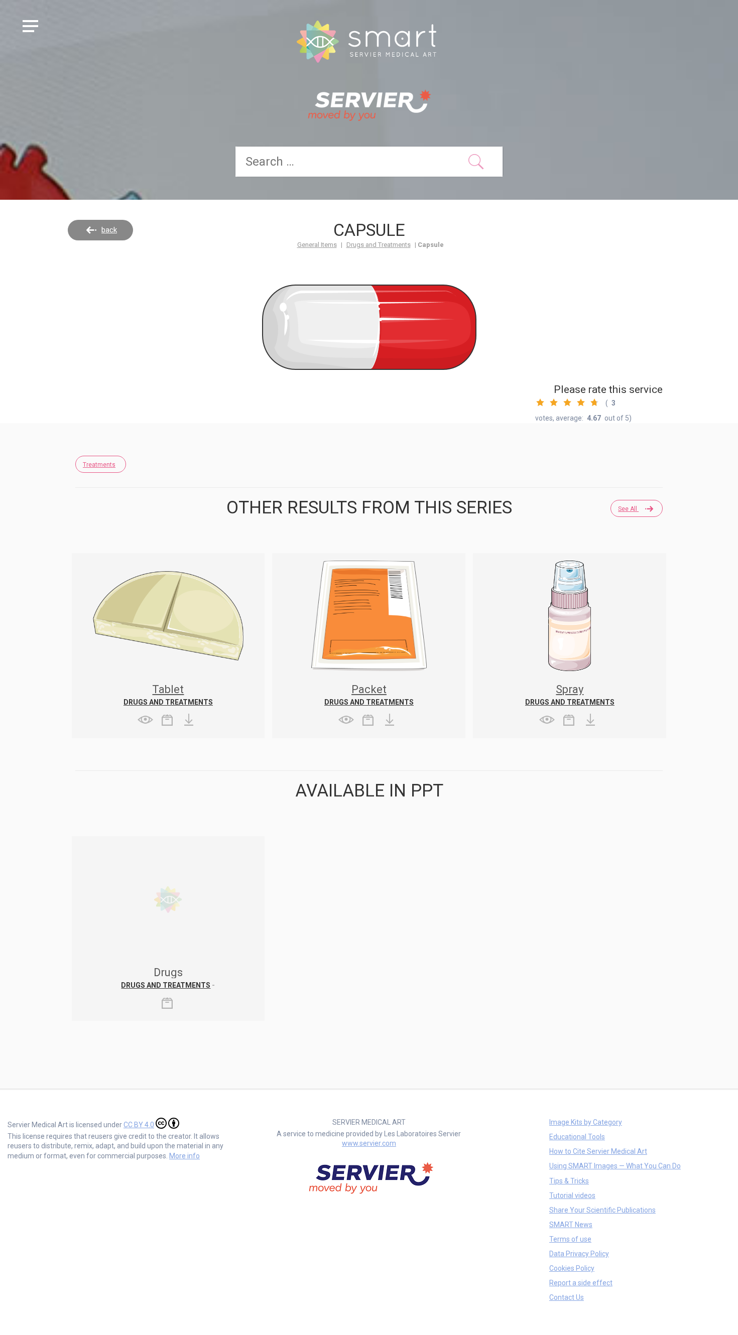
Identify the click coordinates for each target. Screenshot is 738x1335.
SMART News (570, 1225)
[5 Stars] (594, 402)
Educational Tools (577, 1137)
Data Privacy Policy (579, 1254)
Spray (569, 689)
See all (628, 508)
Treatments (99, 464)
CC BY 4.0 (139, 1125)
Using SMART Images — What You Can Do (615, 1166)
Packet (369, 689)
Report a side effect (580, 1283)
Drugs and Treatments (378, 244)
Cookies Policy (571, 1268)
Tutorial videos (572, 1195)
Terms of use (570, 1239)
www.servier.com (369, 1143)
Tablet (168, 689)
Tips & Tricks (569, 1181)
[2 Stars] (554, 402)
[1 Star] (540, 402)
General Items (317, 244)
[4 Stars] (581, 402)
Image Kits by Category (585, 1122)
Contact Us (566, 1297)
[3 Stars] (567, 402)
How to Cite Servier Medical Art (598, 1151)
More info (184, 1156)
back (109, 229)
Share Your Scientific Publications (602, 1210)
